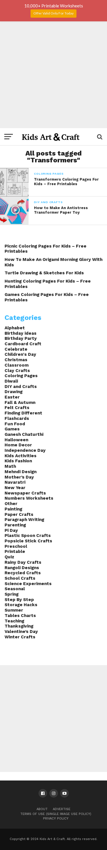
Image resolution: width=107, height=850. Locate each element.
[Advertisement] (53, 74)
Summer (14, 610)
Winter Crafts (20, 636)
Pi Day (11, 530)
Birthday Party (21, 338)
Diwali (11, 381)
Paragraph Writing (24, 519)
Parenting (15, 525)
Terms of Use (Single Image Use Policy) (55, 814)
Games (12, 429)
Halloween (16, 439)
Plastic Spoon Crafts (28, 535)
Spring (12, 594)
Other (11, 503)
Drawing (14, 391)
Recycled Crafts (23, 572)
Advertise (61, 809)
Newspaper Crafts (25, 493)
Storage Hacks (21, 604)
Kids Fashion (18, 460)
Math (10, 466)
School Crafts (20, 578)
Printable (15, 551)
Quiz (9, 556)
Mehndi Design (21, 471)
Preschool (16, 546)
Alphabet (15, 327)
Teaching (14, 621)
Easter (12, 397)
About (42, 809)
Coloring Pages (21, 375)
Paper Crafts (19, 514)
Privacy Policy (55, 818)
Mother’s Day (19, 477)
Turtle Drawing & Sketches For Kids (44, 272)
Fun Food (15, 423)
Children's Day (20, 354)
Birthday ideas (21, 333)
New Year (15, 487)
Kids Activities (21, 455)
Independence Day (25, 450)
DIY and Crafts (21, 386)
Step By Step (19, 599)
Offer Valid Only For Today (53, 13)
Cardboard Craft (23, 343)
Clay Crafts (17, 370)
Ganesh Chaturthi (24, 434)
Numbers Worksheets (29, 498)
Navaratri (15, 482)
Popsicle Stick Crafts (28, 540)
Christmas (16, 359)
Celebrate (16, 349)
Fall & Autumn (20, 402)
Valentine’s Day (21, 631)
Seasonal (15, 588)
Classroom (17, 365)
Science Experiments (28, 583)
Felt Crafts (17, 407)
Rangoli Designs (22, 567)
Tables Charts (20, 615)
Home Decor (18, 445)
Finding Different (23, 413)
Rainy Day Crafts (23, 562)
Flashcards (17, 418)
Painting (13, 509)
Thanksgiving (19, 626)
